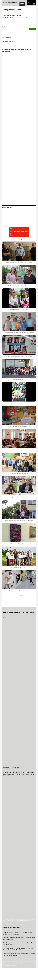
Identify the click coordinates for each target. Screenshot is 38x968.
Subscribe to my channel (20, 231)
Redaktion (18, 18)
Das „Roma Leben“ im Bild (12, 15)
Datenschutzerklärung (9, 965)
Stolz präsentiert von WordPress (11, 964)
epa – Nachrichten (10, 2)
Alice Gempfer (7, 943)
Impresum (24, 964)
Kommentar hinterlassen (28, 18)
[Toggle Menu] (22, 4)
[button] (21, 240)
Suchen (4, 27)
